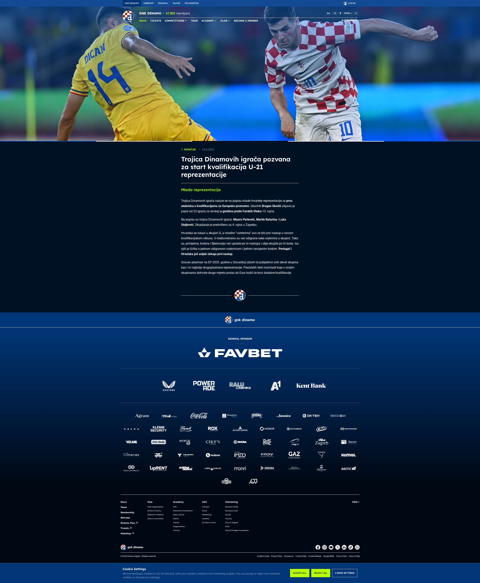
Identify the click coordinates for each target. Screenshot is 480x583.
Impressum (289, 556)
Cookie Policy (301, 556)
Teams (176, 518)
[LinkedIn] (344, 547)
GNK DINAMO (132, 3)
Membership (127, 512)
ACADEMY (208, 20)
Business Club (231, 510)
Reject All (320, 573)
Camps (176, 522)
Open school (178, 514)
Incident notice (209, 522)
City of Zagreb (231, 522)
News (124, 501)
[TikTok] (350, 547)
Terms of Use (341, 556)
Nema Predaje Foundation (237, 530)
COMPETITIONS (174, 20)
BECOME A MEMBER (246, 20)
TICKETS (155, 20)
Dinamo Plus (128, 522)
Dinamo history (154, 510)
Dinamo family (231, 507)
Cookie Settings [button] (314, 556)
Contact (205, 507)
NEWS (142, 20)
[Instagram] (324, 547)
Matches (125, 517)
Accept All (299, 573)
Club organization (155, 507)
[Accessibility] (340, 13)
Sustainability (328, 556)
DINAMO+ (163, 3)
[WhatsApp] (357, 547)
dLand (228, 514)
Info (175, 507)
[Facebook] (318, 547)
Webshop (126, 533)
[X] (337, 547)
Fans (227, 526)
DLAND (176, 3)
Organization (179, 526)
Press (204, 510)
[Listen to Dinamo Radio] (328, 13)
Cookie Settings (344, 573)
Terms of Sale (354, 556)
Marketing (206, 514)
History (176, 530)
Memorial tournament (183, 510)
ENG (347, 13)
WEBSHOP (148, 3)
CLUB (223, 20)
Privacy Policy (276, 556)
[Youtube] (331, 547)
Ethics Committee (155, 518)
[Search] (335, 13)
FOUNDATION (192, 3)
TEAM (194, 20)
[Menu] (356, 13)
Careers (205, 518)
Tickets (125, 528)
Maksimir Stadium (155, 514)
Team (124, 507)
